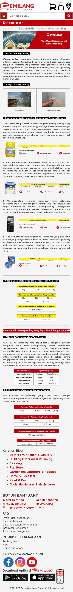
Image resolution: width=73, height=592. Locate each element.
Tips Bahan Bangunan (16, 531)
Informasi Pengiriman (15, 527)
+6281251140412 (15, 503)
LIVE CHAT (46, 503)
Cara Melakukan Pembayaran (20, 524)
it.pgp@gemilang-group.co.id (25, 507)
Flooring (16, 463)
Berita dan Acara (13, 547)
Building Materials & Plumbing (31, 459)
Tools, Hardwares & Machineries (32, 484)
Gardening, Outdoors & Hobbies (33, 471)
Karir (5, 544)
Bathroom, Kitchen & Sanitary (31, 455)
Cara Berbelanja (12, 521)
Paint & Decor (20, 480)
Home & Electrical (22, 476)
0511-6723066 (14, 500)
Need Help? (14, 23)
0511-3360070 (48, 500)
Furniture (16, 467)
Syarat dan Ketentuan (16, 517)
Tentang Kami (11, 541)
